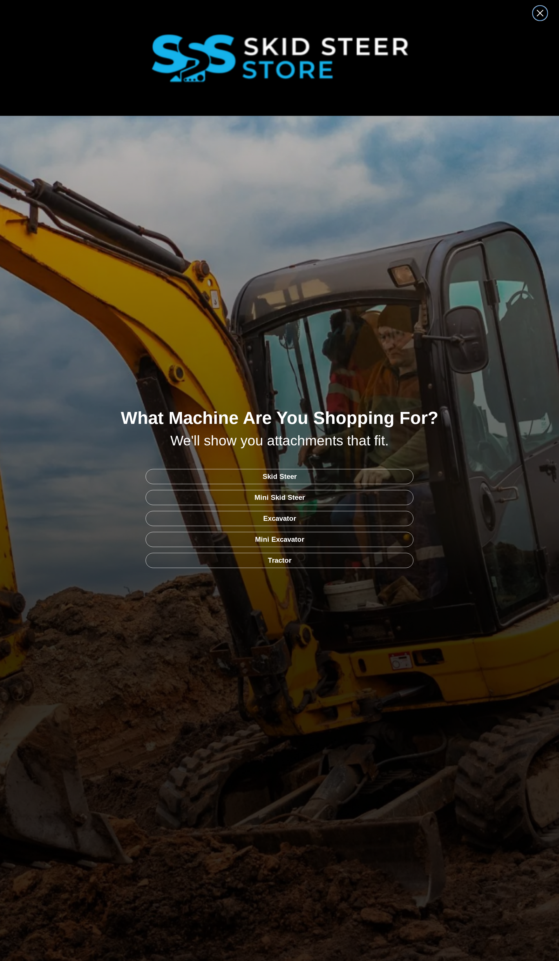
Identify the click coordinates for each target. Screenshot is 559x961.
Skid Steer (280, 476)
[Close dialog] (540, 13)
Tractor (279, 560)
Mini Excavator (279, 539)
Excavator (279, 518)
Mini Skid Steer (279, 497)
